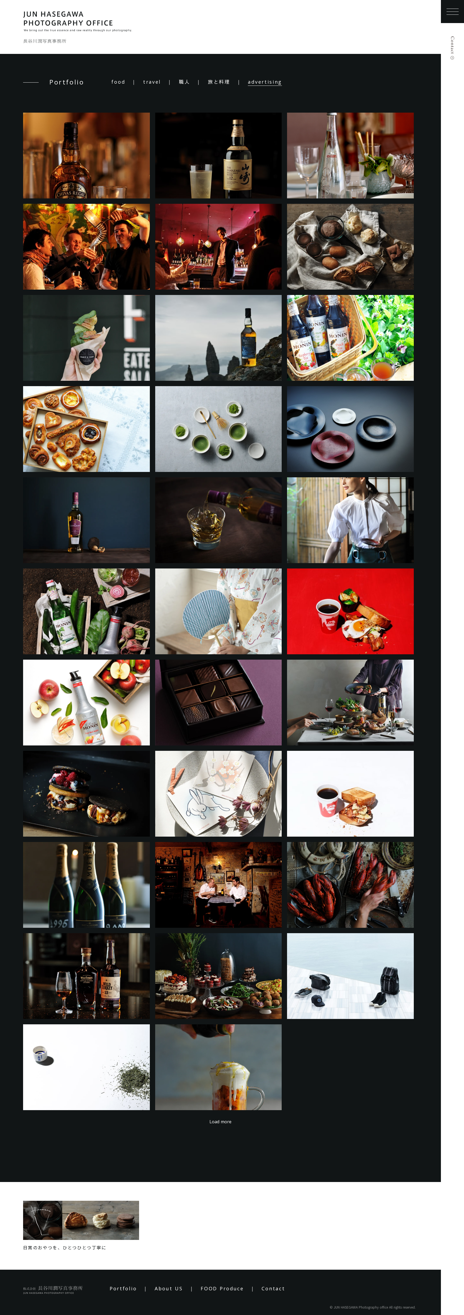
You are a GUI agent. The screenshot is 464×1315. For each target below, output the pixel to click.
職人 (184, 82)
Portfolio (123, 1288)
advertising (265, 82)
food (118, 82)
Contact (273, 1288)
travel (152, 82)
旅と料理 (219, 82)
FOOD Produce (222, 1288)
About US (169, 1288)
